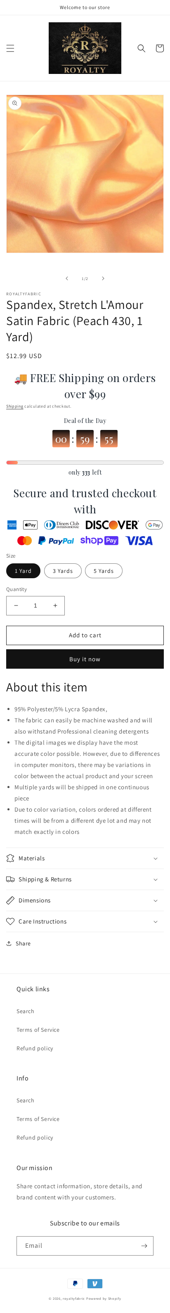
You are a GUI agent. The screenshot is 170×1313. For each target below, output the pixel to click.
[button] (10, 48)
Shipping (15, 406)
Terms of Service (38, 1029)
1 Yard (23, 571)
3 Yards (63, 571)
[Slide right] (103, 278)
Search (26, 1011)
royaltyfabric (74, 1298)
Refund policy (35, 1048)
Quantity (16, 589)
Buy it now (85, 659)
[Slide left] (67, 278)
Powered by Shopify (103, 1298)
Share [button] (23, 943)
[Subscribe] (144, 1246)
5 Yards (104, 571)
